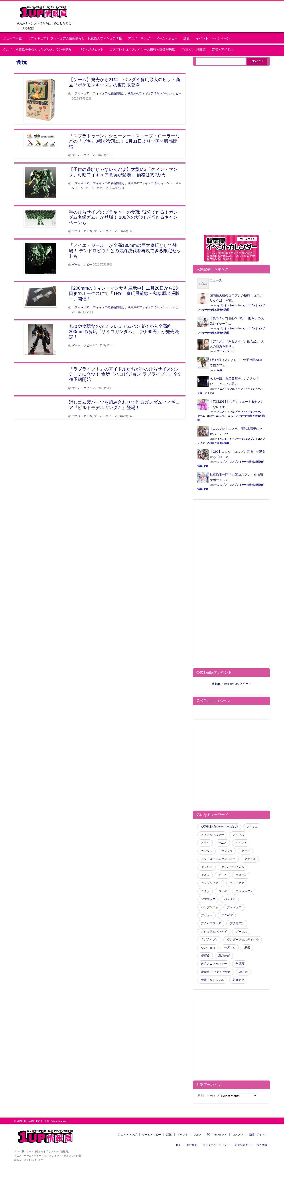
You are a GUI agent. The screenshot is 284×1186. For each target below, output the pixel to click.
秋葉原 (239, 963)
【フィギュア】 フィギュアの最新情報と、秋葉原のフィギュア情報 (75, 38)
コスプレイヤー (211, 883)
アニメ (222, 842)
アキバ (205, 842)
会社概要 (192, 1145)
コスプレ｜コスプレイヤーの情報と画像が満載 (142, 49)
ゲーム (222, 875)
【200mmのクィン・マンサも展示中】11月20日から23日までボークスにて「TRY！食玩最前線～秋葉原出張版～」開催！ (124, 293)
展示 (247, 947)
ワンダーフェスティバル (242, 939)
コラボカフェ (244, 891)
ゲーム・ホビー (167, 38)
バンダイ (229, 899)
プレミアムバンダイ (214, 931)
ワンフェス (208, 947)
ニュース (216, 280)
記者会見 (238, 979)
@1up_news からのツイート (231, 683)
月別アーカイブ (208, 1096)
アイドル (252, 826)
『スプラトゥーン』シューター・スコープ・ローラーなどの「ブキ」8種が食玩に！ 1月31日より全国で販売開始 (124, 141)
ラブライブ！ (209, 939)
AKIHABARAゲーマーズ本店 (219, 826)
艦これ (243, 971)
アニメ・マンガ (139, 38)
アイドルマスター (212, 834)
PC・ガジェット (92, 49)
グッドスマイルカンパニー (218, 858)
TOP (178, 1145)
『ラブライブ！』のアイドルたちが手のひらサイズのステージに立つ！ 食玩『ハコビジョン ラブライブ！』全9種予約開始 (124, 374)
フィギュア (234, 907)
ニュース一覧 (12, 38)
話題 (186, 38)
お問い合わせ (243, 1145)
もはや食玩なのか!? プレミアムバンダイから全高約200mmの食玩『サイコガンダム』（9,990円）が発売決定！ (124, 331)
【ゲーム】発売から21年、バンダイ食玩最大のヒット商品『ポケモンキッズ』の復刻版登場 (124, 82)
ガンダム (206, 850)
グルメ (205, 875)
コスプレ (241, 875)
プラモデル (237, 923)
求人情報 (261, 1145)
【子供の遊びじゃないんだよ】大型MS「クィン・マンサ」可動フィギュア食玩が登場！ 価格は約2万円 (123, 172)
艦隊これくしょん (212, 979)
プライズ (227, 915)
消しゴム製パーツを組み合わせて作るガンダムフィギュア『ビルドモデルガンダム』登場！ (124, 405)
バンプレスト (209, 907)
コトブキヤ (237, 883)
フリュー (206, 915)
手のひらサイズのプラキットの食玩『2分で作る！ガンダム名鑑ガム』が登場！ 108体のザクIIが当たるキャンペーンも (123, 217)
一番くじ (229, 947)
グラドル (250, 858)
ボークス (241, 931)
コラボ (222, 891)
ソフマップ (208, 899)
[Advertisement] (231, 152)
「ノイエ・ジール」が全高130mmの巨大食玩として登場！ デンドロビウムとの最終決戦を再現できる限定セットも (125, 250)
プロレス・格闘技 (193, 49)
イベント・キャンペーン (213, 38)
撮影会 (205, 955)
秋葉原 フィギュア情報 (216, 971)
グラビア (206, 867)
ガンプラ (227, 850)
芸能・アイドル (222, 49)
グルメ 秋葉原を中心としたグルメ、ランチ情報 (39, 49)
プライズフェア (211, 923)
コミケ (205, 891)
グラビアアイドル (232, 867)
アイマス (238, 834)
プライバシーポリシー (216, 1145)
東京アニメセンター (214, 963)
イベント (241, 842)
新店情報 (224, 955)
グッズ (245, 850)
